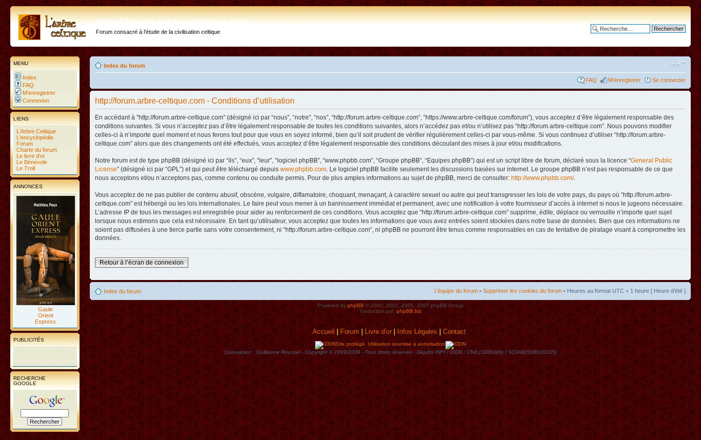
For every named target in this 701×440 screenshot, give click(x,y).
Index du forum (124, 66)
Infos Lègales (417, 331)
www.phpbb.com (303, 169)
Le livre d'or (30, 156)
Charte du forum (36, 150)
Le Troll (25, 168)
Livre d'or (378, 331)
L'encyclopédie (34, 137)
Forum (24, 144)
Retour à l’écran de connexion (142, 262)
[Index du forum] (54, 25)
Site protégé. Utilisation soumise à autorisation (390, 344)
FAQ (27, 85)
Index (28, 77)
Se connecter (669, 80)
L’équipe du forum (456, 291)
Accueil (324, 331)
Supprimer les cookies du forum (522, 291)
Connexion (35, 100)
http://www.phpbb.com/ (542, 178)
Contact (455, 331)
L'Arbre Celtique (35, 131)
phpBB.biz (409, 311)
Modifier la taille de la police (678, 63)
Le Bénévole (31, 162)
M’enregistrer (38, 93)
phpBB (355, 305)
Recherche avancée (660, 36)
